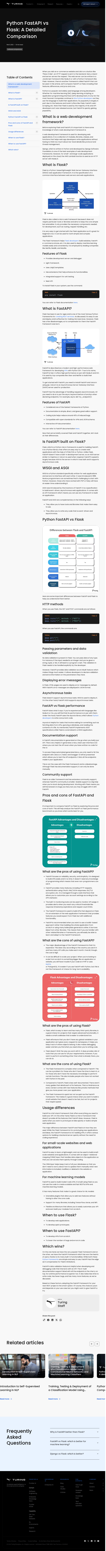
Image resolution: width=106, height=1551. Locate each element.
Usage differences (16, 131)
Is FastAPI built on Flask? (18, 105)
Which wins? (13, 150)
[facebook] (48, 1320)
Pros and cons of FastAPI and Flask (20, 124)
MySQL (48, 964)
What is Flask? (14, 93)
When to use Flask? (16, 137)
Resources (59, 4)
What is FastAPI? (15, 99)
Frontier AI (29, 4)
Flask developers (72, 241)
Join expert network (89, 4)
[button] (24, 1377)
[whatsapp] (60, 1320)
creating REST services (65, 316)
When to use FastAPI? (17, 144)
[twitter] (56, 1320)
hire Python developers (83, 98)
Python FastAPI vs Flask (18, 117)
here (75, 302)
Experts (69, 4)
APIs (66, 370)
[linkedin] (52, 1320)
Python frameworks (50, 1259)
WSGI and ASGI (14, 111)
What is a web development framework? (20, 85)
